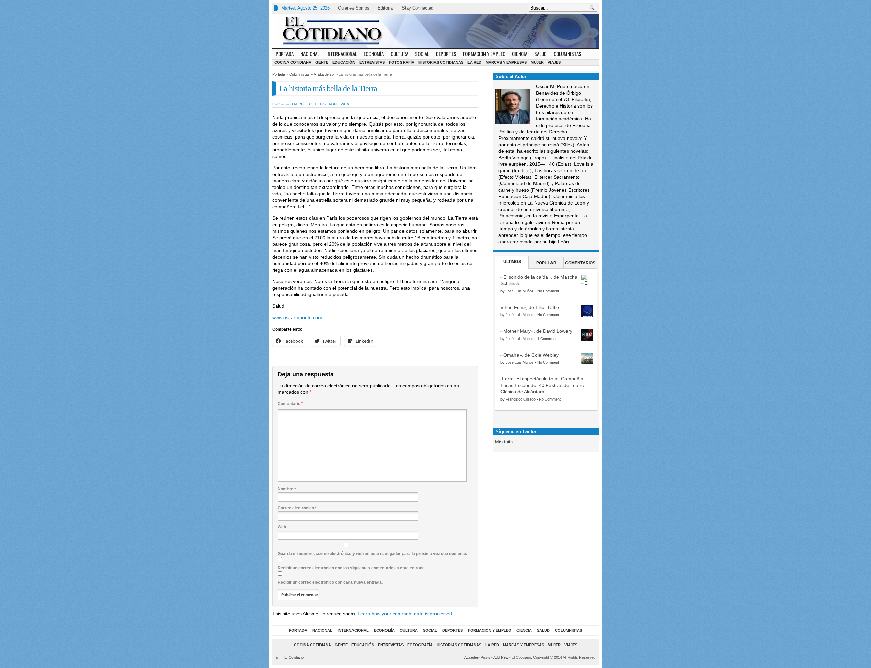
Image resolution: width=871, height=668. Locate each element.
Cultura (399, 54)
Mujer (537, 62)
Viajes (554, 62)
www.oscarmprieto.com (297, 317)
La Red (474, 62)
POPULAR (546, 263)
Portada (285, 54)
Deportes (446, 54)
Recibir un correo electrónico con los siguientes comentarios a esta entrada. (352, 568)
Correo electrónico (297, 508)
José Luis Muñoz (520, 291)
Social (422, 54)
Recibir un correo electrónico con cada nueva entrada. (330, 582)
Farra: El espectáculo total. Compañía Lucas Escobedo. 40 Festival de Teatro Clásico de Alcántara (542, 385)
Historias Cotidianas (440, 62)
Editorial (386, 8)
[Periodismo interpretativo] (435, 31)
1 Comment (546, 339)
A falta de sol (324, 74)
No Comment (548, 291)
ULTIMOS (512, 261)
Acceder (471, 657)
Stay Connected (417, 8)
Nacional (309, 54)
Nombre (287, 489)
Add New (500, 657)
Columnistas (567, 54)
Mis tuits (504, 441)
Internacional (341, 54)
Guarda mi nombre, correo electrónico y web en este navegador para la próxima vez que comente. (372, 553)
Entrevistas (372, 62)
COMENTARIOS (580, 263)
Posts (485, 657)
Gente (321, 62)
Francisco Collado (521, 399)
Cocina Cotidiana (292, 62)
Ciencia (519, 54)
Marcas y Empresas (506, 62)
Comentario (290, 403)
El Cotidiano (292, 657)
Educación (343, 62)
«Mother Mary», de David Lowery (536, 331)
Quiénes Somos (353, 8)
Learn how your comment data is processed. (406, 613)
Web (282, 527)
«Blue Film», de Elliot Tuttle (529, 307)
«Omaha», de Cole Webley (529, 355)
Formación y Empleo (484, 54)
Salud (540, 54)
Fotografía (401, 62)
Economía (374, 54)
